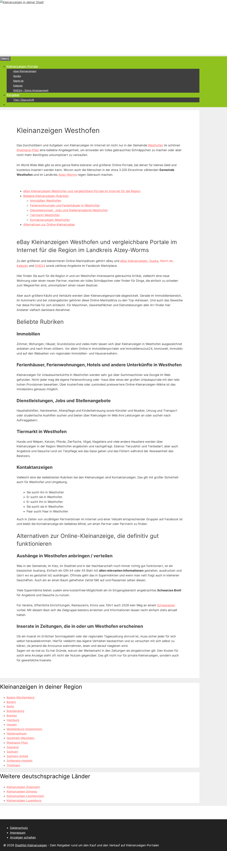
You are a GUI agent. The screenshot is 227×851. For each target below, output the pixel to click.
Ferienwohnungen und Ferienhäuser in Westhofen (65, 205)
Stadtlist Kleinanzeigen (31, 845)
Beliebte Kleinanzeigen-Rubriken (46, 196)
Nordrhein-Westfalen (20, 738)
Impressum (17, 832)
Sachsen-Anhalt (17, 756)
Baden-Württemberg (20, 697)
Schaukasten (166, 605)
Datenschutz (19, 828)
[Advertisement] (99, 31)
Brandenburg (15, 711)
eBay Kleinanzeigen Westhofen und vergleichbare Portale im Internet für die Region (82, 191)
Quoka (17, 76)
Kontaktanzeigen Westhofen (50, 220)
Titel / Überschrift (23, 99)
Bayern (11, 702)
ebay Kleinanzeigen (24, 71)
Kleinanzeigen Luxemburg (24, 800)
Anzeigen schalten (23, 837)
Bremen (12, 715)
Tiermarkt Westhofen (45, 215)
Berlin (10, 706)
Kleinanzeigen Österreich (23, 787)
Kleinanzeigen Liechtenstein (25, 796)
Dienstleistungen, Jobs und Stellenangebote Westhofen (69, 210)
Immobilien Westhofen (45, 200)
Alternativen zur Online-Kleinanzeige (49, 224)
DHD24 (40, 265)
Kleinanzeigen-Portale (22, 66)
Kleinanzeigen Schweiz (22, 791)
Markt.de (18, 80)
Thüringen (13, 765)
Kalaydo (18, 85)
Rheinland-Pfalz (28, 150)
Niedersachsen (17, 733)
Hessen (12, 724)
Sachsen (12, 751)
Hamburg (13, 720)
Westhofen (155, 145)
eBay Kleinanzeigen (134, 261)
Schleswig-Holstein (19, 760)
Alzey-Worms (67, 174)
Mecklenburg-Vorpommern (24, 729)
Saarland (13, 747)
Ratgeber (13, 95)
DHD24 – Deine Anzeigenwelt (30, 90)
